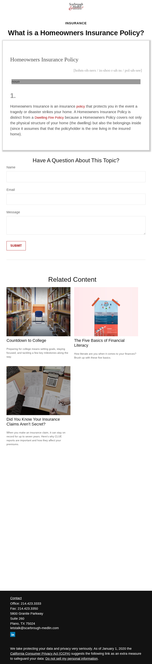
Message (13, 212)
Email (10, 190)
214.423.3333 (31, 603)
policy (80, 106)
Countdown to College (26, 340)
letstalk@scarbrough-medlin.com (34, 628)
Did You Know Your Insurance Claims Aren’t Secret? (33, 421)
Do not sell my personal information (71, 658)
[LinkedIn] (12, 634)
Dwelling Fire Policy (49, 117)
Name (10, 167)
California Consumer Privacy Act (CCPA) (40, 653)
